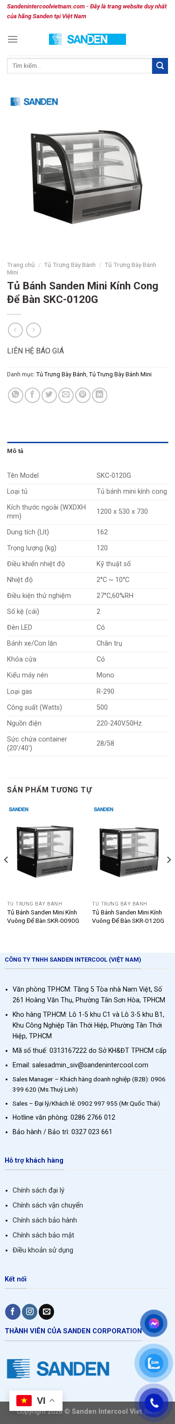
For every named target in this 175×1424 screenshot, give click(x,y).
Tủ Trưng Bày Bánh (70, 264)
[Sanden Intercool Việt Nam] (87, 39)
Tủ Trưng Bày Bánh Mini (120, 374)
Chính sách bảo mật (43, 1235)
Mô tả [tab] (15, 450)
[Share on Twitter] (49, 395)
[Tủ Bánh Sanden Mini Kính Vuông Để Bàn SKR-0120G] (130, 851)
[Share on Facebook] (32, 395)
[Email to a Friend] (66, 395)
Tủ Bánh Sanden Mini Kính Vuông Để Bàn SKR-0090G (43, 916)
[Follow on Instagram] (29, 1312)
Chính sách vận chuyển (48, 1205)
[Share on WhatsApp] (15, 395)
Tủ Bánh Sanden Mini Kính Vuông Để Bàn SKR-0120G (128, 916)
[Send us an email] (46, 1312)
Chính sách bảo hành (45, 1220)
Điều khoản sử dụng (43, 1250)
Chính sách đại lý (38, 1190)
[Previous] (6, 878)
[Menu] (12, 39)
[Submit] (160, 66)
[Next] (168, 878)
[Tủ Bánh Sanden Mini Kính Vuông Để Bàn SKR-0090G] (45, 851)
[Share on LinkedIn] (99, 395)
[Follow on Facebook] (13, 1312)
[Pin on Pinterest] (83, 395)
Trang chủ (21, 264)
